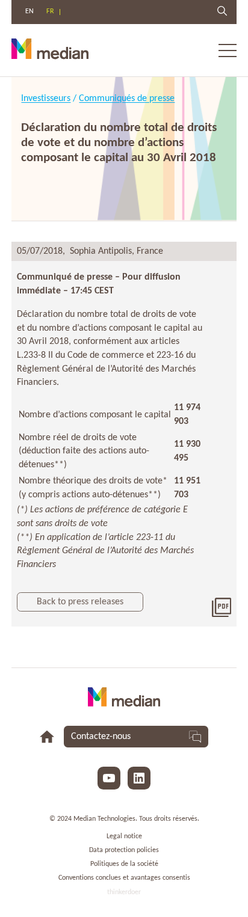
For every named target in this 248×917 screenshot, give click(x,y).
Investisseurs (45, 98)
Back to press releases (80, 602)
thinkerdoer (124, 892)
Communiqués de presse (127, 98)
